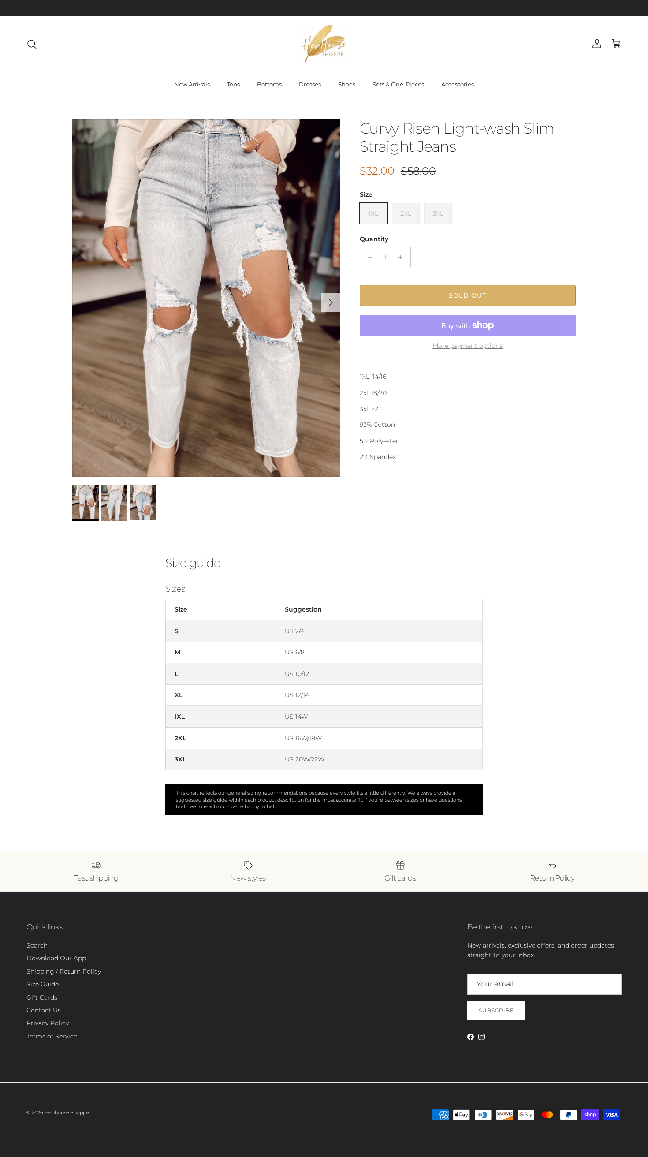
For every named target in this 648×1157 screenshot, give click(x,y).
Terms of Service (51, 1036)
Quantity (374, 239)
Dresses (310, 84)
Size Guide (42, 984)
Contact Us (43, 1010)
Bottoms (269, 84)
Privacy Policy (47, 1023)
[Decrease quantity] (368, 257)
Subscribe (496, 1010)
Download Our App (56, 958)
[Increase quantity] (402, 257)
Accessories (457, 84)
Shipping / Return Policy (63, 971)
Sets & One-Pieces (398, 84)
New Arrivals (192, 84)
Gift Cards (41, 997)
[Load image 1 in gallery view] (206, 298)
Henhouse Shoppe (67, 1112)
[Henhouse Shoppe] (324, 44)
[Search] (31, 44)
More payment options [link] (467, 346)
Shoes (346, 84)
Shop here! (344, 7)
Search (37, 945)
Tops (233, 84)
